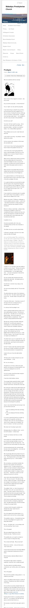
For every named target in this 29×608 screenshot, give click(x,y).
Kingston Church (7, 46)
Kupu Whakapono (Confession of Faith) (12, 60)
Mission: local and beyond (9, 49)
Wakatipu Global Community (9, 43)
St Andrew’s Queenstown (9, 36)
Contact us (5, 56)
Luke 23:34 (15, 592)
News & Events (19, 53)
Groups (12, 53)
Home (4, 25)
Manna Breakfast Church (9, 39)
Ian (16, 72)
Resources (5, 53)
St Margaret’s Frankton (8, 32)
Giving (18, 49)
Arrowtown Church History (14, 25)
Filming (4, 29)
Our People (11, 29)
